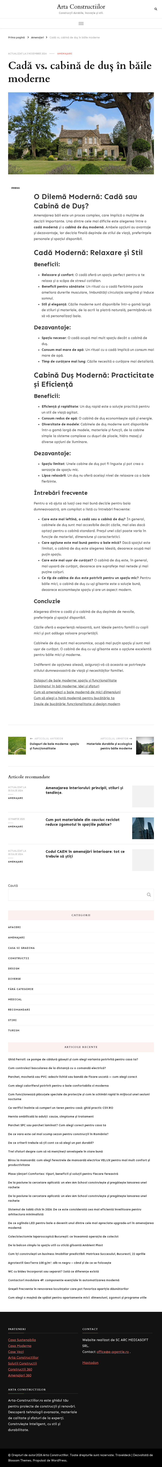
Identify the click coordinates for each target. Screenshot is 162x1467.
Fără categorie (21, 989)
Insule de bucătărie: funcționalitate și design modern (77, 704)
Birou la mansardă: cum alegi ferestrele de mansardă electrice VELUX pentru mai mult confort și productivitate (79, 1162)
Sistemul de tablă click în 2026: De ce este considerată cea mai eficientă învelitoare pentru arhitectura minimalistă (74, 1212)
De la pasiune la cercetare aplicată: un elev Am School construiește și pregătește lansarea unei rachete (77, 1185)
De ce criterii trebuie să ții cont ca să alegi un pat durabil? (51, 1143)
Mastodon (90, 1363)
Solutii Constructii (22, 1363)
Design (14, 968)
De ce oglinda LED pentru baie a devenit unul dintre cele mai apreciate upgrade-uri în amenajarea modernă (81, 1225)
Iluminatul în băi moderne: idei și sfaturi (66, 686)
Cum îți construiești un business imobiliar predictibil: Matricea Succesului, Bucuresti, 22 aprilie (76, 1254)
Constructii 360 (20, 1369)
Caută (13, 886)
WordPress (58, 1460)
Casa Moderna (19, 1346)
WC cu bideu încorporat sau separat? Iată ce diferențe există (53, 1271)
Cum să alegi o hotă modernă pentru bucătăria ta (74, 698)
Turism (14, 1030)
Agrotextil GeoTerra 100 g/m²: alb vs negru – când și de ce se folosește (59, 1263)
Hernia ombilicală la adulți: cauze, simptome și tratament (51, 1116)
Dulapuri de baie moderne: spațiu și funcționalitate (75, 680)
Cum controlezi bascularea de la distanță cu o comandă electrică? (57, 1068)
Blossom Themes (19, 1460)
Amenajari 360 (19, 1375)
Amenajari (64, 53)
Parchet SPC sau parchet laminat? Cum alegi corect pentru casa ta (57, 1125)
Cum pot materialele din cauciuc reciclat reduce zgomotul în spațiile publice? (83, 822)
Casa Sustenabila (22, 1340)
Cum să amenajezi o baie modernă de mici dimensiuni (77, 692)
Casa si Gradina (21, 948)
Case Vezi (16, 1352)
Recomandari (19, 1009)
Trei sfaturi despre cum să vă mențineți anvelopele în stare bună (55, 1151)
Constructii (18, 958)
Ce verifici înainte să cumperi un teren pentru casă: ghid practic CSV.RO (60, 1108)
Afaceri (14, 927)
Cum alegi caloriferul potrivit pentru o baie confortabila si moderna (58, 1085)
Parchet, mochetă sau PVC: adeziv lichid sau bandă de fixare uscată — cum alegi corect (72, 1077)
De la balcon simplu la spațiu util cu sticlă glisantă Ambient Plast (55, 1245)
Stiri (12, 1020)
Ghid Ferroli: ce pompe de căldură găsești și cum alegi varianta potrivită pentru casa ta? (73, 1059)
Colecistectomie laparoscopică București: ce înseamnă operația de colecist (63, 1236)
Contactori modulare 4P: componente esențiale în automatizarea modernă (63, 1280)
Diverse (14, 978)
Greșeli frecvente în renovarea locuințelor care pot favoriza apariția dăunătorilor (68, 1289)
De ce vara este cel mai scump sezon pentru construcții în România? (58, 1134)
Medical (15, 999)
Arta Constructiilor (81, 7)
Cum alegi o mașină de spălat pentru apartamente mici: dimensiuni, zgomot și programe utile (77, 1297)
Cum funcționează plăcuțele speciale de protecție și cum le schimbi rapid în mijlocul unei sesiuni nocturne (79, 1097)
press (15, 188)
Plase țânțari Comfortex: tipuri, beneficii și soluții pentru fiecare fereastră (63, 1174)
